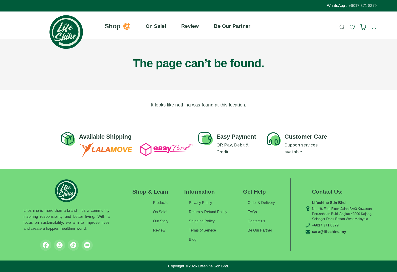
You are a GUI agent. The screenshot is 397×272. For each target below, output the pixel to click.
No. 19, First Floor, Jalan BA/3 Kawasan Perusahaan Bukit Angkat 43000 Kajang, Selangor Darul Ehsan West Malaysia (342, 214)
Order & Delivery (261, 203)
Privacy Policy (200, 203)
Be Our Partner (232, 26)
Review (190, 26)
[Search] (342, 27)
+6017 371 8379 (363, 5)
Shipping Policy (202, 221)
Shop (113, 26)
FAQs (252, 212)
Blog (192, 239)
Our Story (160, 221)
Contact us (256, 221)
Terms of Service (202, 230)
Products (160, 203)
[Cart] (363, 27)
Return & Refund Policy (208, 212)
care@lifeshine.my (329, 231)
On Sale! (156, 26)
